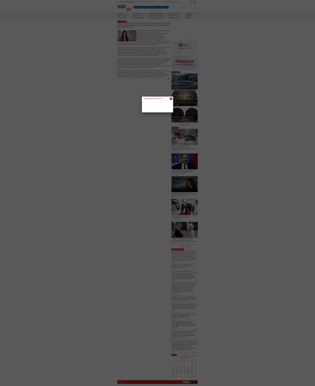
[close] (171, 98)
